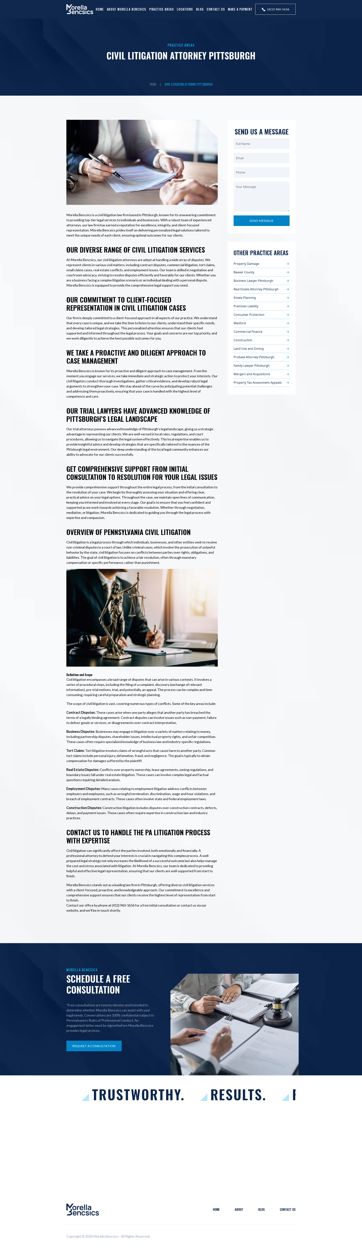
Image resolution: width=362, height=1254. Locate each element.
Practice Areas (161, 9)
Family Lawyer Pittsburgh (252, 365)
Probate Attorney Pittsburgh (254, 357)
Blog (200, 9)
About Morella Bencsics (126, 9)
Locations (185, 9)
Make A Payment (240, 9)
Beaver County (244, 272)
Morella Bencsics (79, 885)
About (239, 1209)
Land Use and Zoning (249, 349)
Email (240, 158)
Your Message (246, 187)
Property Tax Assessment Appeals (258, 382)
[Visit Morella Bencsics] (79, 9)
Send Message (261, 220)
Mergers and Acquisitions (252, 374)
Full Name (243, 144)
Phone (240, 172)
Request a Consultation (94, 1046)
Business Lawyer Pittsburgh (253, 281)
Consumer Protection (249, 315)
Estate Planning (245, 298)
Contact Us (216, 9)
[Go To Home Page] (82, 1210)
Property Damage (246, 264)
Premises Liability (246, 306)
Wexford (240, 323)
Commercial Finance (248, 332)
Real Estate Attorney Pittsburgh (256, 289)
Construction (243, 340)
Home (100, 9)
